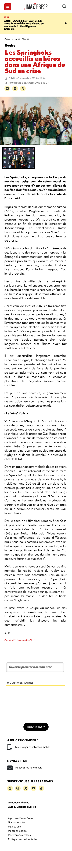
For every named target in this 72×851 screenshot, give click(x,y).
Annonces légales (18, 803)
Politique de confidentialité (22, 839)
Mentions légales (17, 831)
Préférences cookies (19, 835)
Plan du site (14, 827)
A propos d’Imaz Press (20, 818)
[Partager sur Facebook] (15, 88)
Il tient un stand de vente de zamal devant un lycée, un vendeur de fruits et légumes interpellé (24, 25)
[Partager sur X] (23, 88)
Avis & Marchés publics (22, 807)
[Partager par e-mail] (7, 88)
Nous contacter (16, 823)
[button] (7, 6)
